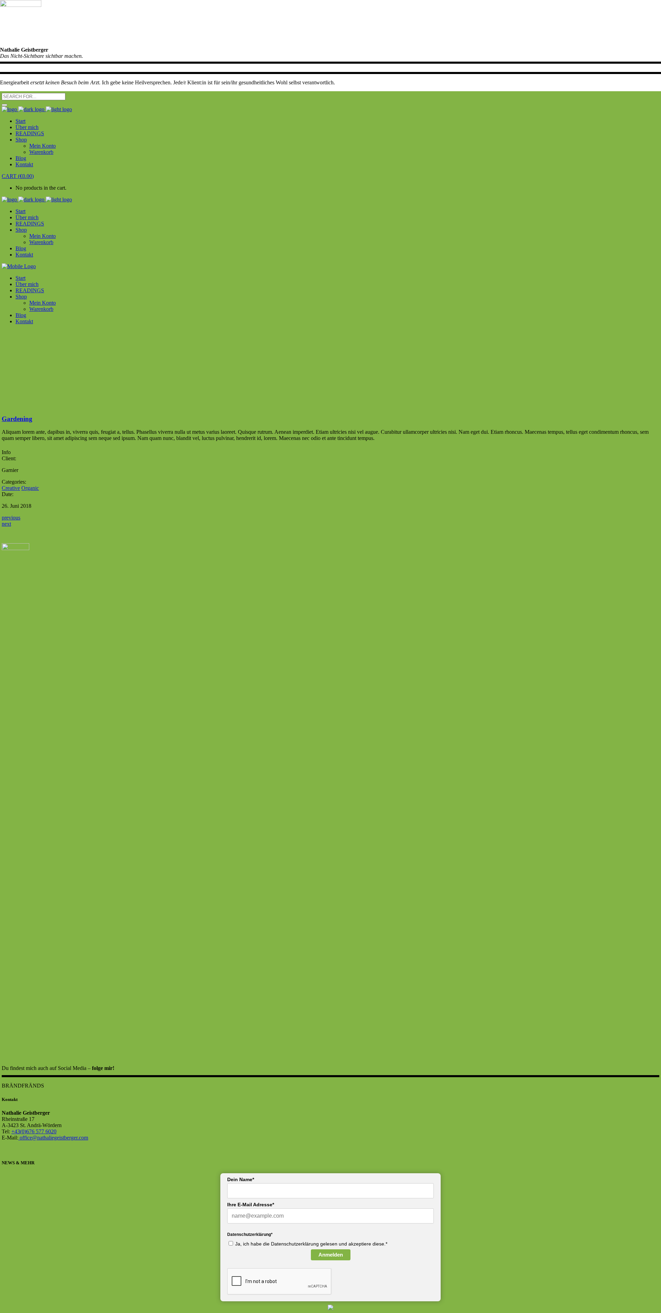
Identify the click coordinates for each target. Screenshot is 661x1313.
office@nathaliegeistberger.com (53, 1138)
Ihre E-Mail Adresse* (250, 1204)
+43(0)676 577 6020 (33, 1131)
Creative (11, 488)
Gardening (17, 418)
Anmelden (330, 1255)
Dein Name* (240, 1179)
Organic (30, 488)
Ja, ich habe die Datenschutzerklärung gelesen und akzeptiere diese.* (311, 1244)
